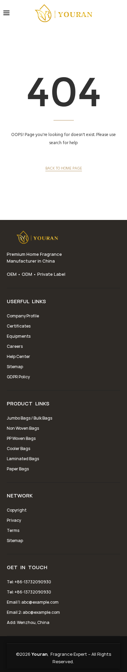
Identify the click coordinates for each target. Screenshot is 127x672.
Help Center (18, 356)
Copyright (16, 510)
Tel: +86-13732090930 (29, 582)
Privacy (14, 520)
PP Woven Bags (21, 438)
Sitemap (15, 366)
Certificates (18, 326)
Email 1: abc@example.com (33, 602)
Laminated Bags (23, 459)
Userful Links (26, 301)
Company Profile (23, 316)
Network (20, 496)
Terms (13, 530)
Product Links (28, 404)
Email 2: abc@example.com (33, 612)
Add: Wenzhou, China (28, 622)
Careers (15, 346)
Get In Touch (27, 567)
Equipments (18, 336)
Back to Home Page (63, 168)
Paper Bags (18, 469)
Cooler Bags (18, 448)
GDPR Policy (18, 377)
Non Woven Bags (23, 428)
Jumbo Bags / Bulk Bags (29, 418)
